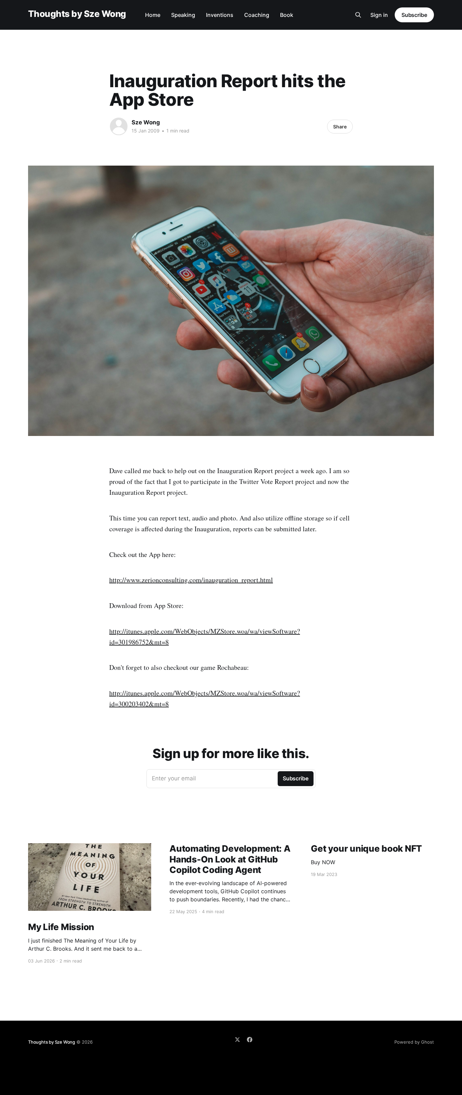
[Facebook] (249, 1039)
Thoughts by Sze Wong (77, 14)
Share (340, 126)
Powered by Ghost (414, 1042)
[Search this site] (358, 14)
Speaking (183, 14)
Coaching (256, 14)
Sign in (379, 14)
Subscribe (414, 14)
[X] (237, 1039)
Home (152, 14)
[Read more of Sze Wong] (118, 126)
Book (286, 14)
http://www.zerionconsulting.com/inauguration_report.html (191, 579)
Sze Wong (146, 122)
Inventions (219, 14)
